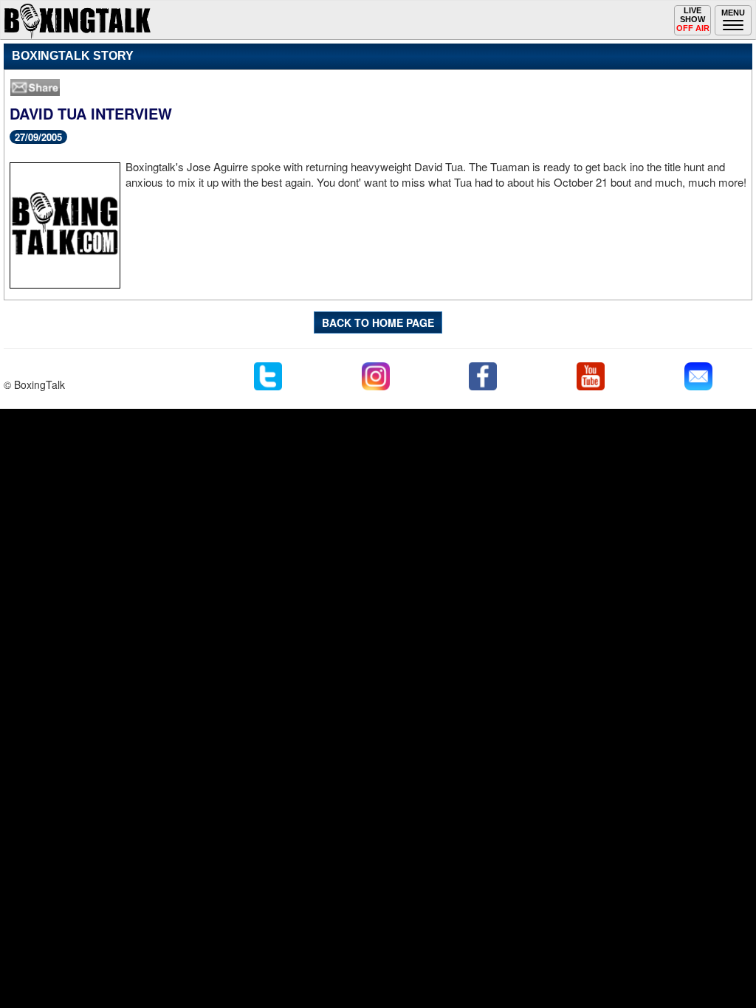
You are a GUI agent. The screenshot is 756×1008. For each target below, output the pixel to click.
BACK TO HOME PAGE (378, 322)
